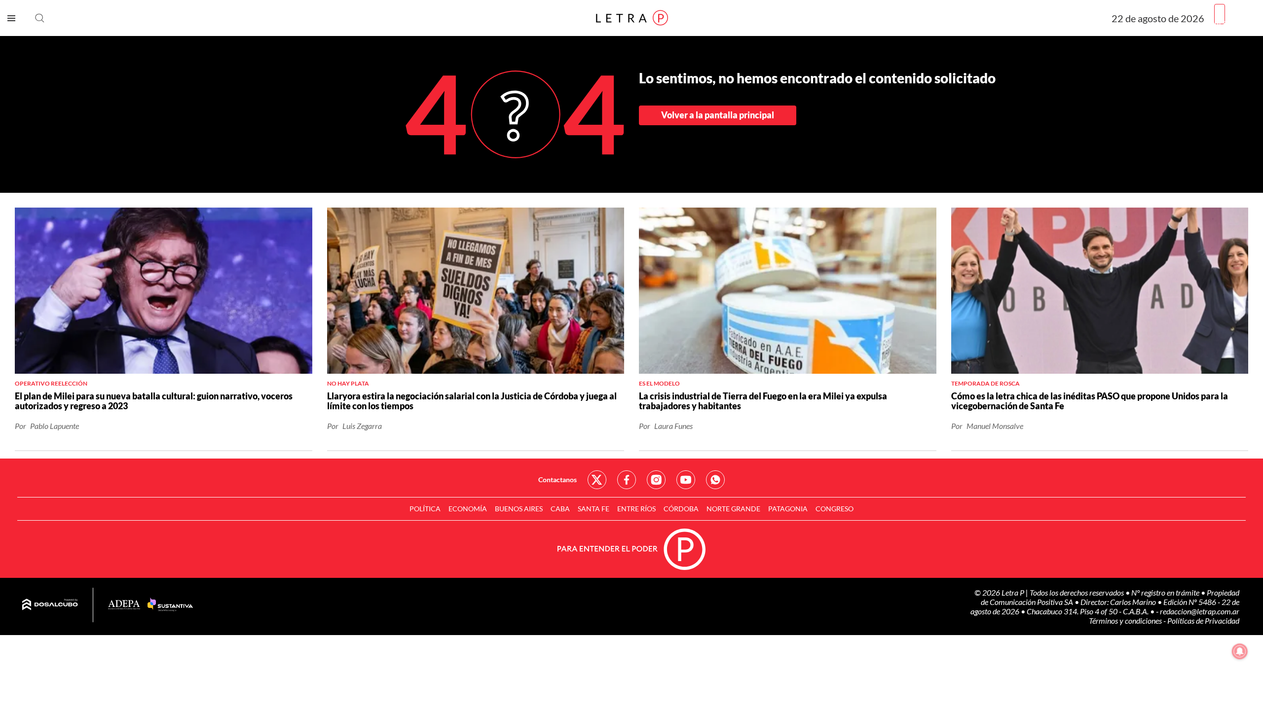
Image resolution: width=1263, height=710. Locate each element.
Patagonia (788, 508)
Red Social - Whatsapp (715, 480)
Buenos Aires (519, 508)
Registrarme (1235, 22)
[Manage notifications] (1240, 651)
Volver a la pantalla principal (717, 114)
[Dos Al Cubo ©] (50, 605)
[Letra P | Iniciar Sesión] (1219, 14)
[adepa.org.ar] (124, 605)
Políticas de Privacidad (1203, 620)
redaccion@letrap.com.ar (1199, 611)
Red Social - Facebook (626, 480)
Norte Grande (733, 508)
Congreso (835, 508)
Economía (467, 508)
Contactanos (557, 479)
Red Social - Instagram (656, 480)
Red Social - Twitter (597, 480)
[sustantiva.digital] (170, 605)
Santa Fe (593, 508)
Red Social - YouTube (686, 480)
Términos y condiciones (1126, 620)
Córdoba (681, 508)
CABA (560, 508)
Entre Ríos (636, 508)
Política (425, 508)
